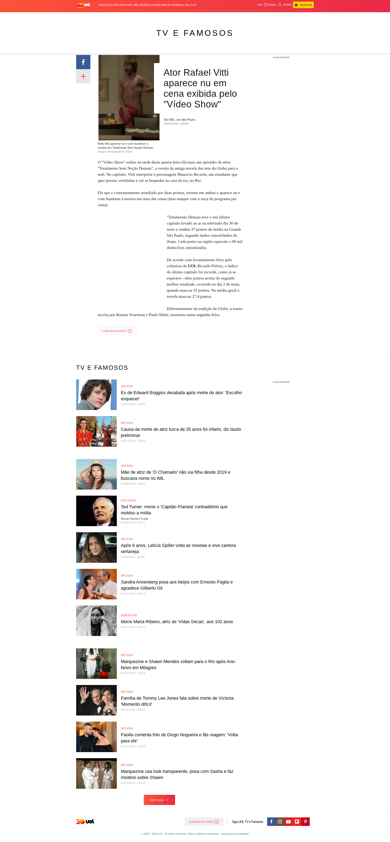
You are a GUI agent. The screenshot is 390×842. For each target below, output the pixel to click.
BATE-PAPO (126, 5)
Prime (282, 16)
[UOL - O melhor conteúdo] (83, 5)
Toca (291, 16)
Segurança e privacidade (234, 833)
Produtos (84, 16)
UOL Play (191, 5)
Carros (149, 16)
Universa (212, 16)
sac (259, 4)
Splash (199, 16)
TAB (275, 16)
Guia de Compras (308, 16)
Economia (162, 16)
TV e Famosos (195, 32)
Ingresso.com (108, 5)
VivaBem (225, 16)
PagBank (178, 5)
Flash (96, 16)
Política (136, 16)
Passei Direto (162, 5)
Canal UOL (254, 16)
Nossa (268, 16)
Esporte (186, 16)
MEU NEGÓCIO (142, 5)
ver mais (157, 800)
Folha (175, 16)
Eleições (108, 16)
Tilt (235, 16)
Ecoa (242, 16)
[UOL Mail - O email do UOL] (270, 5)
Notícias (123, 16)
